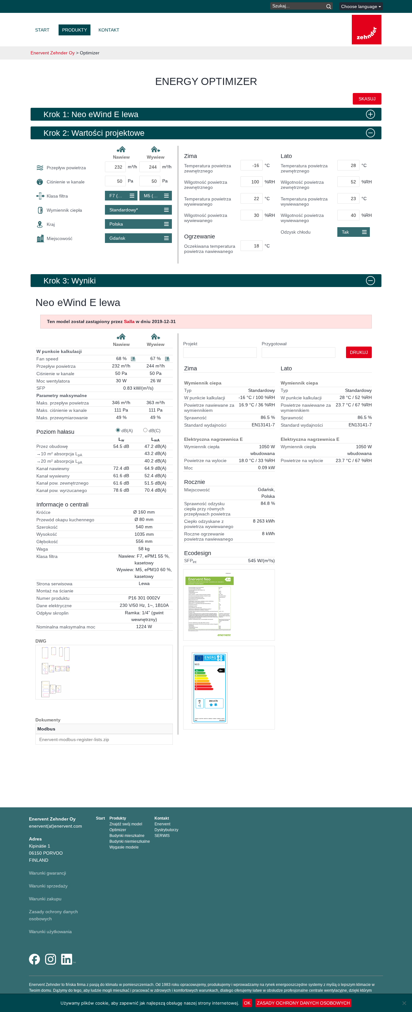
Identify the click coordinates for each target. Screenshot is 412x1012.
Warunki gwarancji (47, 873)
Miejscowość (59, 238)
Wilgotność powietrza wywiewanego (205, 218)
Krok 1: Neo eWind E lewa (90, 114)
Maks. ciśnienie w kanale (61, 410)
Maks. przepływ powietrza (62, 402)
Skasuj (367, 98)
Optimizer (117, 830)
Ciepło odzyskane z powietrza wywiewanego (208, 524)
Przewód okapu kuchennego (65, 519)
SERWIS (162, 835)
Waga (42, 549)
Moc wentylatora (53, 381)
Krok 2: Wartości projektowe (94, 132)
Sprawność (195, 417)
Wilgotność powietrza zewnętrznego (205, 185)
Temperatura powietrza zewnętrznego (207, 168)
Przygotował (274, 343)
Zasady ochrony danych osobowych (303, 1003)
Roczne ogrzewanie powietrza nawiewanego (208, 536)
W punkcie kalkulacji (59, 351)
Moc (188, 467)
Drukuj (359, 352)
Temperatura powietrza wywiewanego (207, 201)
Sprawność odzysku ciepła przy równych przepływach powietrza (207, 508)
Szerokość (47, 527)
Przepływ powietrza (66, 167)
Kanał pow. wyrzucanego (61, 490)
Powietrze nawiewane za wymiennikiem (209, 408)
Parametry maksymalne (61, 395)
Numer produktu (53, 598)
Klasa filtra (57, 196)
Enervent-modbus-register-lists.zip (74, 739)
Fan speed (47, 358)
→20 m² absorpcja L (59, 461)
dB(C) (155, 430)
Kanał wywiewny (53, 475)
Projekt (190, 343)
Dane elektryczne (54, 605)
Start (42, 29)
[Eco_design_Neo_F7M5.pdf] (209, 687)
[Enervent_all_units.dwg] (56, 672)
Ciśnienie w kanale (66, 181)
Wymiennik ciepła (64, 210)
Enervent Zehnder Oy (53, 52)
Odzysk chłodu (296, 232)
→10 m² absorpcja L (59, 454)
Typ (188, 390)
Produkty (74, 29)
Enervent (162, 824)
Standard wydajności (205, 425)
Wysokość (46, 534)
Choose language (360, 6)
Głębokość (47, 541)
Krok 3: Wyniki (69, 280)
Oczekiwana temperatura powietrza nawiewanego (209, 249)
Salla (129, 321)
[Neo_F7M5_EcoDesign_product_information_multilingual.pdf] (209, 605)
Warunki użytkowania (50, 931)
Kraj (51, 224)
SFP (40, 388)
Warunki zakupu (45, 898)
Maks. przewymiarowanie (62, 417)
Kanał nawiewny (52, 468)
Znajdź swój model (125, 824)
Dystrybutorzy (166, 830)
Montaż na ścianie (54, 590)
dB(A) (127, 430)
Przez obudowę (52, 446)
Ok (247, 1003)
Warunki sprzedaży (48, 885)
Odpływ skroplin (52, 613)
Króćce (43, 512)
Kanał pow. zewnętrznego (62, 483)
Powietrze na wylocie (205, 460)
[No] (404, 1003)
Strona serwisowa (54, 583)
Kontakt (108, 29)
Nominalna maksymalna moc (65, 626)
